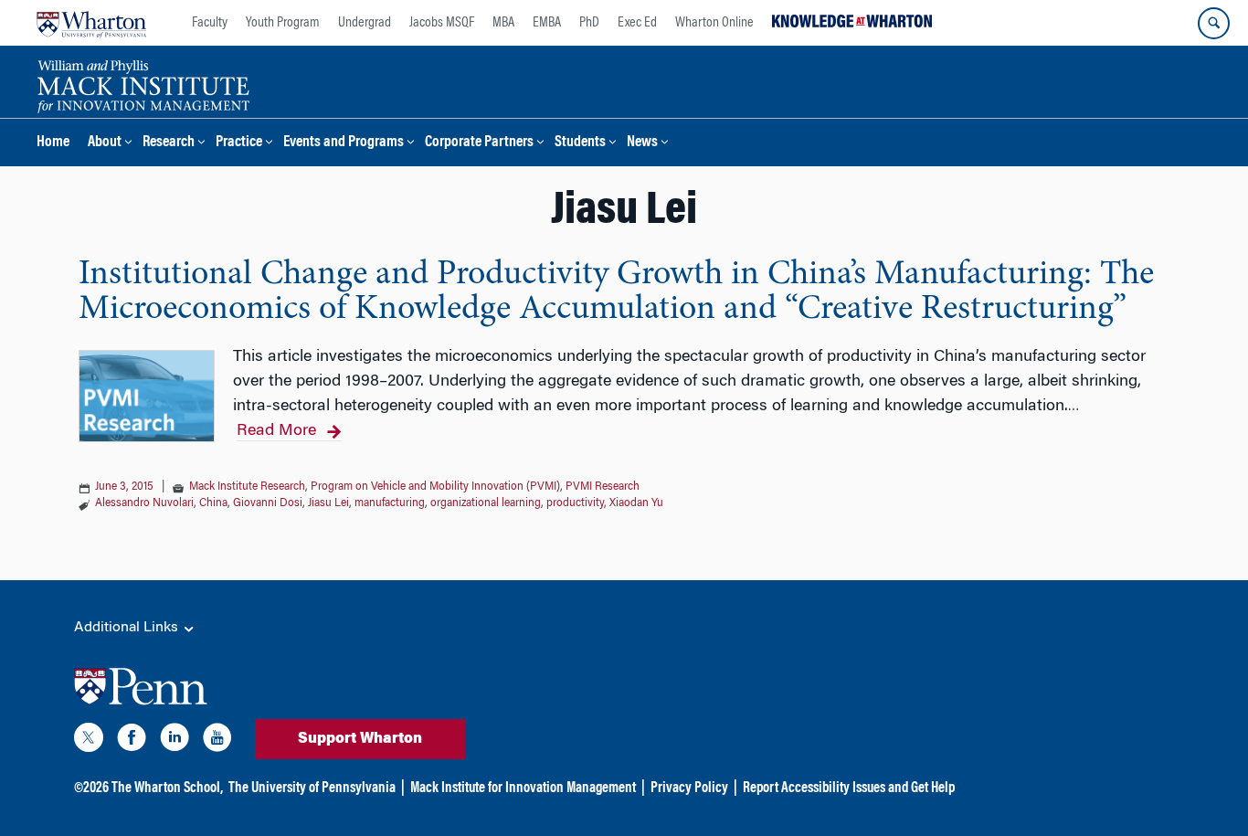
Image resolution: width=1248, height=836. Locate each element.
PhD (589, 23)
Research (169, 143)
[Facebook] (131, 741)
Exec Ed (637, 23)
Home (53, 143)
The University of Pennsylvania (312, 788)
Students (580, 143)
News (642, 143)
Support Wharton (360, 739)
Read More (276, 431)
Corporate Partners (479, 143)
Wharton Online (714, 23)
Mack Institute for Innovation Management (523, 788)
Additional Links (128, 627)
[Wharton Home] (91, 23)
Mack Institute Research (247, 486)
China (213, 503)
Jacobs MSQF (441, 23)
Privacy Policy (689, 788)
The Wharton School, (167, 788)
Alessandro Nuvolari (144, 503)
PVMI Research (603, 486)
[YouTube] (217, 741)
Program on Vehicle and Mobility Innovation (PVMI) (435, 486)
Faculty (209, 23)
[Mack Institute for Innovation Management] (143, 84)
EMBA (547, 23)
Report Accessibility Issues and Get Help (849, 788)
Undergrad (364, 23)
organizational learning (485, 503)
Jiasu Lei (328, 503)
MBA (503, 23)
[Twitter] (88, 741)
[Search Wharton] (1214, 23)
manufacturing (389, 503)
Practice (239, 143)
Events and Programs (343, 143)
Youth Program (283, 23)
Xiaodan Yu (636, 503)
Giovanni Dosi (267, 503)
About (105, 143)
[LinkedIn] (174, 741)
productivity (575, 503)
